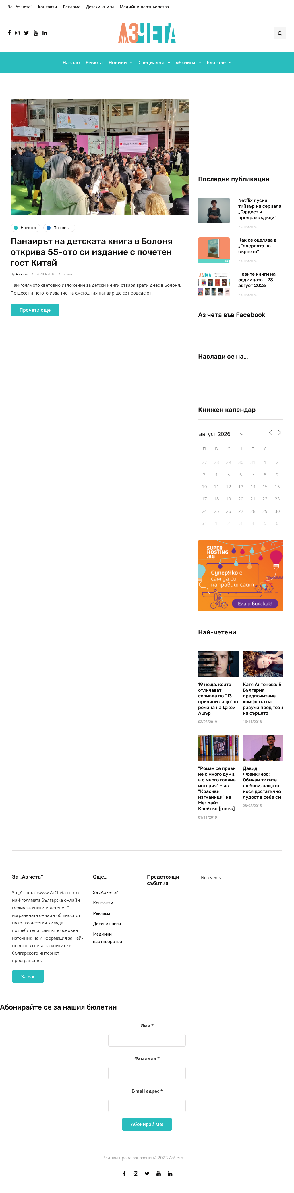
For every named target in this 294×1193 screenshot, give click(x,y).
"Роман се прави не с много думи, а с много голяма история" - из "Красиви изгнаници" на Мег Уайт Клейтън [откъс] (217, 788)
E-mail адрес (147, 1091)
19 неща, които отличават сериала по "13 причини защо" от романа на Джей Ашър (218, 699)
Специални (151, 62)
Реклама (71, 6)
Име (147, 1025)
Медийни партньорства (144, 6)
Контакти (47, 6)
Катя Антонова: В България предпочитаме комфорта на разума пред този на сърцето (263, 699)
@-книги (185, 62)
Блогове (216, 62)
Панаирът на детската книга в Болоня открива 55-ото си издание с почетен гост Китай (92, 252)
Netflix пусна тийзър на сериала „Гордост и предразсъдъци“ (259, 209)
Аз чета (22, 274)
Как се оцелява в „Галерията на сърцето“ (257, 245)
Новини (118, 62)
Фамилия (147, 1058)
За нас (28, 976)
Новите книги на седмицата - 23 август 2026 (257, 279)
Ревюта (94, 62)
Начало (71, 62)
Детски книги (100, 6)
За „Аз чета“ (20, 6)
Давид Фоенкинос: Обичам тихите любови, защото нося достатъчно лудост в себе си (262, 783)
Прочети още (35, 310)
